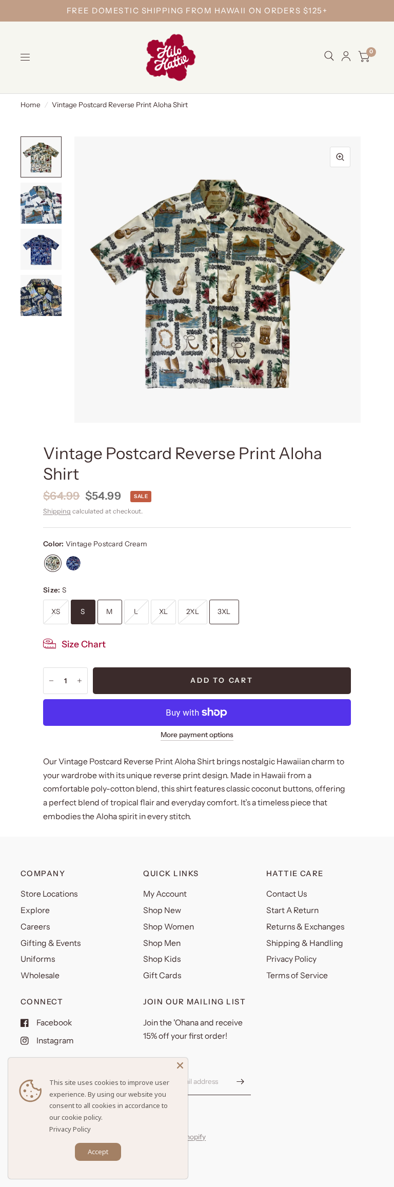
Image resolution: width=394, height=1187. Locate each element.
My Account (165, 894)
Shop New (162, 910)
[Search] (329, 56)
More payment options (197, 735)
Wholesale (40, 975)
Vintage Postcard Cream (53, 563)
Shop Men (162, 943)
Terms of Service (297, 975)
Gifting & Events (51, 943)
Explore (35, 910)
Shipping (57, 511)
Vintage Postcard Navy (73, 563)
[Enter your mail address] (240, 1082)
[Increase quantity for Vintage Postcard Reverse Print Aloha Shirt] (79, 681)
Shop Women (168, 927)
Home (31, 105)
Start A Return (292, 910)
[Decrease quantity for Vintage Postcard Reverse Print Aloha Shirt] (51, 681)
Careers (35, 927)
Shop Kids (162, 959)
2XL (192, 611)
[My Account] (346, 56)
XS (56, 611)
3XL (224, 611)
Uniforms (38, 959)
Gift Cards (162, 975)
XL (163, 611)
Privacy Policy (291, 959)
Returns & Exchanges (305, 927)
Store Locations (49, 894)
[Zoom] (340, 157)
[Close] (180, 1065)
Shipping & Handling (304, 943)
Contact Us (286, 894)
